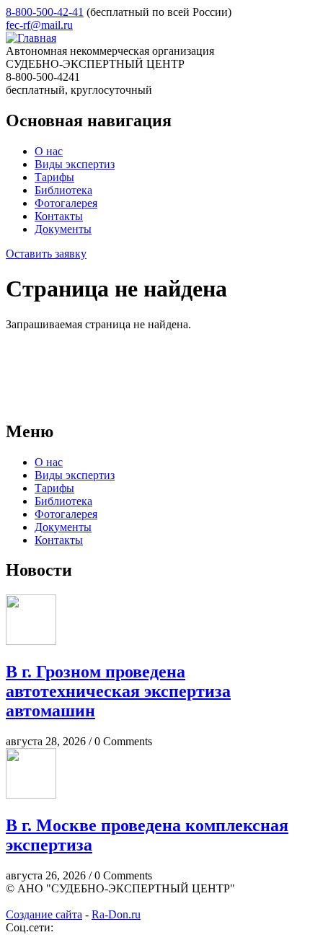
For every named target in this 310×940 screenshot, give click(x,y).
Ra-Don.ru (116, 914)
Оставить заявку (46, 253)
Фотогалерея (66, 203)
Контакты (59, 216)
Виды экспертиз (75, 164)
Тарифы (54, 177)
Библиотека (63, 190)
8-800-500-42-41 (45, 12)
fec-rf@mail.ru (39, 25)
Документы (63, 229)
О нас (49, 151)
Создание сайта (44, 914)
